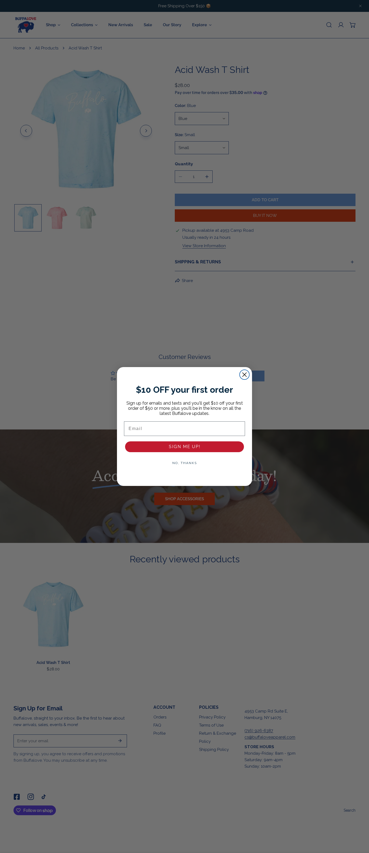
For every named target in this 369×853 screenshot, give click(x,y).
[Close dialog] (244, 375)
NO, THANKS (184, 463)
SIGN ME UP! (184, 446)
